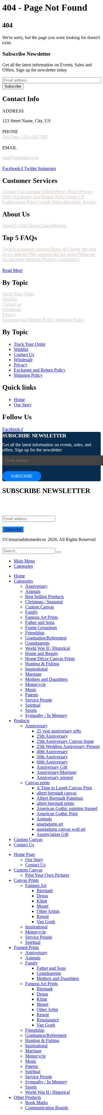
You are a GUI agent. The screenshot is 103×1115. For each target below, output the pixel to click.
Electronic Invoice (80, 202)
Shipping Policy (69, 319)
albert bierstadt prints (55, 803)
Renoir (43, 916)
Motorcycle (35, 684)
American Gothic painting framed (67, 808)
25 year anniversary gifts (59, 730)
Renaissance (48, 1019)
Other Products (27, 1097)
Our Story (34, 859)
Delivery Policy (65, 191)
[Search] (58, 552)
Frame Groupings (41, 627)
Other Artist (47, 1009)
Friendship (34, 632)
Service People (38, 699)
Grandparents (37, 643)
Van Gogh (46, 921)
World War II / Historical (47, 648)
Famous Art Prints (41, 617)
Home (19, 575)
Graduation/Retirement (45, 637)
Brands (59, 225)
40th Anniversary (52, 751)
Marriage (33, 674)
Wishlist (9, 299)
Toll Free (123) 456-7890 (25, 136)
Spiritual (32, 705)
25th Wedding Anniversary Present (68, 746)
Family (31, 612)
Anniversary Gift (52, 767)
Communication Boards (46, 1107)
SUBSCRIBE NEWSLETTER (34, 435)
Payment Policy (23, 202)
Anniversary (36, 586)
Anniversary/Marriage (56, 772)
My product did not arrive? (55, 254)
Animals (32, 591)
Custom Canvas (39, 606)
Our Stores (29, 225)
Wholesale (11, 309)
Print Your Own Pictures (47, 875)
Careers (46, 225)
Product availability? (61, 259)
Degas (42, 895)
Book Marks (36, 1102)
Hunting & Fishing (42, 663)
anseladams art (50, 824)
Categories (23, 566)
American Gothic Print (57, 813)
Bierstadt (45, 890)
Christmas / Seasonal (44, 601)
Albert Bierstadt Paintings (60, 798)
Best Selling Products (44, 596)
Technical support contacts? (27, 249)
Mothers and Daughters (46, 679)
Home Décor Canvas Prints (50, 658)
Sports (31, 710)
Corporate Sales (37, 191)
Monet (42, 906)
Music (30, 689)
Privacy (9, 314)
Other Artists (48, 911)
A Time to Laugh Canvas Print (64, 787)
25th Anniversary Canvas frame (65, 741)
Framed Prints (26, 947)
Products (21, 720)
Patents (31, 694)
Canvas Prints (26, 880)
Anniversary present (55, 777)
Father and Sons (39, 622)
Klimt (42, 900)
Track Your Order (18, 293)
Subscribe (13, 86)
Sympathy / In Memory (46, 715)
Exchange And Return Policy (40, 196)
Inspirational (36, 668)
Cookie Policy (51, 202)
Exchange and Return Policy (28, 319)
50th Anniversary (52, 756)
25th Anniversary (52, 736)
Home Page (24, 854)
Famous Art (35, 885)
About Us (11, 225)
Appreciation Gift (52, 834)
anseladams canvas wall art (61, 829)
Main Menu (24, 561)
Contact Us (12, 191)
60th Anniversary (52, 762)
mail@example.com (20, 157)
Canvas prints (37, 782)
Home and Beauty (41, 653)
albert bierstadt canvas (56, 793)
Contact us (11, 304)
